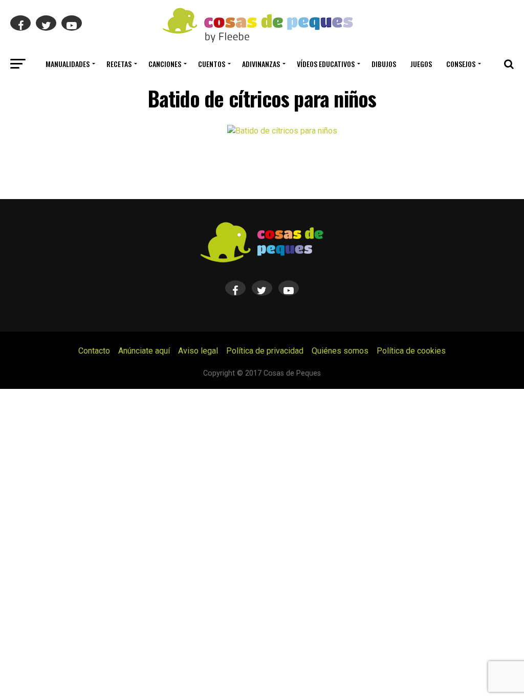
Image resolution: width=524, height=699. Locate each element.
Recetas (119, 63)
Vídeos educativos (326, 63)
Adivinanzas (261, 63)
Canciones (164, 63)
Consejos (460, 63)
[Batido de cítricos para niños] (282, 131)
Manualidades (68, 63)
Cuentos (211, 63)
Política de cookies (411, 351)
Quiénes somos (340, 351)
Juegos (421, 63)
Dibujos (384, 63)
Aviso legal (198, 351)
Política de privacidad (264, 351)
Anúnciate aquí (144, 351)
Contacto (94, 351)
